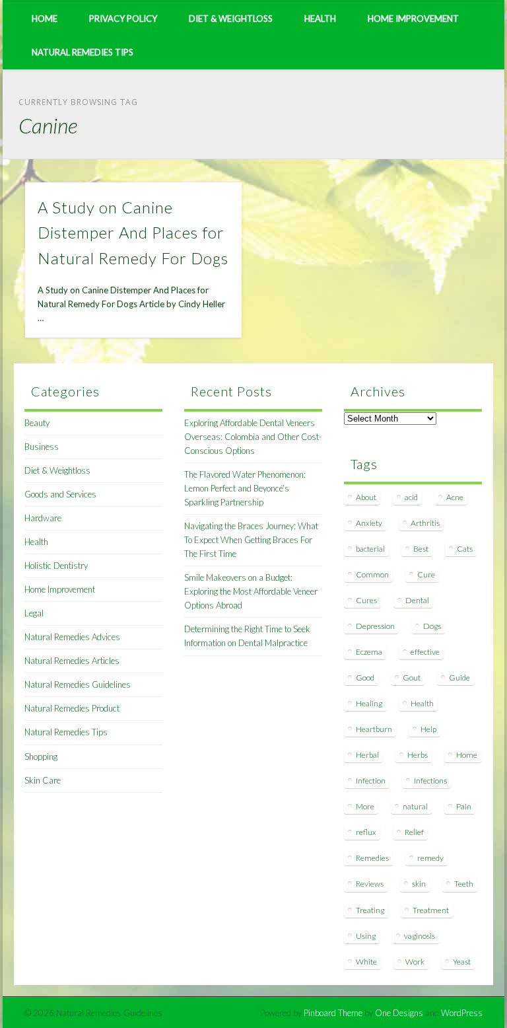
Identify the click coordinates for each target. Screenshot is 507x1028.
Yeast (462, 962)
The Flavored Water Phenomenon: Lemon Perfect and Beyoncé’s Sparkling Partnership (245, 488)
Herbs (417, 755)
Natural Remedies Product (71, 708)
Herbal (367, 755)
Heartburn (374, 729)
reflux (366, 832)
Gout (412, 677)
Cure (426, 574)
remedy (430, 858)
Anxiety (369, 523)
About (366, 497)
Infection (371, 781)
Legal (34, 613)
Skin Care (42, 780)
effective (425, 652)
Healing (369, 703)
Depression (375, 626)
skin (419, 884)
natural (415, 806)
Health (320, 18)
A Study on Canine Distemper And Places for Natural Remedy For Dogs (133, 233)
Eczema (369, 652)
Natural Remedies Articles (71, 660)
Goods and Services (60, 494)
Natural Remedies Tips (82, 52)
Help (428, 729)
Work (414, 962)
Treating (370, 910)
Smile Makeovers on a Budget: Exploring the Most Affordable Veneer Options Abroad (251, 591)
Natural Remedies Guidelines (77, 684)
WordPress (462, 1013)
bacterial (370, 549)
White (366, 962)
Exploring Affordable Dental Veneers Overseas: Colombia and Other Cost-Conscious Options (252, 437)
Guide (459, 677)
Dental (417, 600)
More (365, 806)
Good (365, 677)
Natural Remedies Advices (72, 637)
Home (44, 18)
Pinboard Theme (333, 1013)
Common (372, 574)
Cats (465, 549)
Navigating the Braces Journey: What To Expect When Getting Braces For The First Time (251, 540)
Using (366, 936)
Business (41, 446)
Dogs (432, 626)
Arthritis (425, 523)
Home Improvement (413, 18)
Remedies (372, 858)
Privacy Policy (123, 18)
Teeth (463, 884)
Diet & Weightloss (231, 18)
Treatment (431, 910)
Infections (430, 781)
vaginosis (419, 936)
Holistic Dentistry (56, 565)
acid (411, 497)
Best (420, 549)
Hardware (42, 518)
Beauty (37, 423)
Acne (454, 497)
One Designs (399, 1013)
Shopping (40, 756)
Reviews (370, 884)
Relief (414, 832)
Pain (463, 806)
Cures (366, 600)
